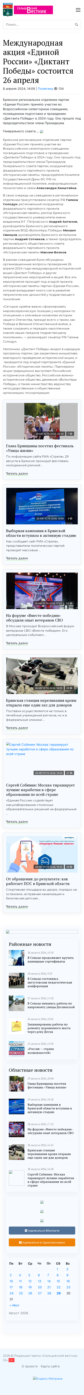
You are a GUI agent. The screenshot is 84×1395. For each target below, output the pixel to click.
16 (68, 1281)
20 (40, 1287)
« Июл (14, 1305)
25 (21, 1293)
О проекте (30, 1366)
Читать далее (17, 473)
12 (30, 1281)
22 (59, 1287)
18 (20, 1287)
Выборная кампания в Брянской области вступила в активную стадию (41, 533)
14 (49, 1281)
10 (11, 1281)
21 (49, 1287)
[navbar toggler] (78, 10)
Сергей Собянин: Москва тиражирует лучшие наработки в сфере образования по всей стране (40, 789)
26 (30, 1293)
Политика (45, 89)
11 (20, 1281)
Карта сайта (50, 1366)
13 (39, 1281)
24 (11, 1293)
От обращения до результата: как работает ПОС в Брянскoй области (38, 881)
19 (30, 1287)
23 (68, 1287)
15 (58, 1281)
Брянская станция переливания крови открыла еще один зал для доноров (41, 703)
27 (40, 1293)
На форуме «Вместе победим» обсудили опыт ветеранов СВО (34, 618)
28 (49, 1293)
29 (59, 1293)
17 (11, 1287)
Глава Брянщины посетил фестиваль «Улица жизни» (40, 448)
